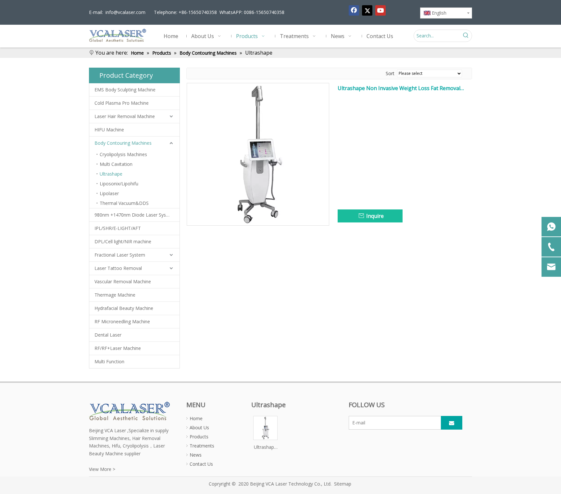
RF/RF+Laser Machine (117, 348)
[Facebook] (354, 10)
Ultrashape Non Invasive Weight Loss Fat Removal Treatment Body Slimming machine (399, 88)
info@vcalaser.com (125, 12)
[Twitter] (367, 10)
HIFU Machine (109, 130)
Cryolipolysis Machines (123, 154)
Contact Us (201, 464)
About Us (199, 427)
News (196, 455)
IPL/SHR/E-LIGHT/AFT (117, 228)
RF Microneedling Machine (122, 321)
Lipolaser (109, 193)
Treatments (202, 446)
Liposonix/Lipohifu (119, 183)
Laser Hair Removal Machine (124, 116)
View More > (102, 469)
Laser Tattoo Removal (118, 268)
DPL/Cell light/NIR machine (122, 241)
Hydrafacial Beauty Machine (123, 308)
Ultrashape (111, 174)
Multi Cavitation (116, 164)
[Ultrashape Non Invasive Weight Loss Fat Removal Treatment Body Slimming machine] (258, 153)
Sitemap (342, 484)
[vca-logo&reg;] (129, 410)
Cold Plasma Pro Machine (121, 103)
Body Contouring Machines (123, 143)
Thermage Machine (114, 295)
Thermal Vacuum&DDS (124, 203)
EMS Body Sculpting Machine (125, 90)
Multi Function (109, 361)
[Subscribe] (451, 423)
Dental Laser (107, 335)
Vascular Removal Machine (122, 281)
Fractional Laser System (119, 255)
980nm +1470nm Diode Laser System (134, 215)
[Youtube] (380, 10)
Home (196, 418)
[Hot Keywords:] (466, 36)
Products (199, 437)
